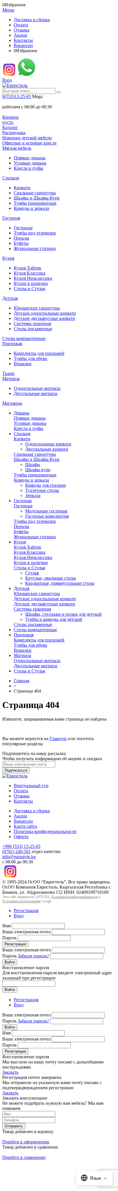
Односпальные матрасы (37, 388)
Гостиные (23, 227)
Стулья (32, 572)
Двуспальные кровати (46, 449)
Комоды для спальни (45, 485)
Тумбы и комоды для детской (53, 619)
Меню (8, 9)
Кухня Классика (29, 273)
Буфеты (21, 243)
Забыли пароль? (33, 955)
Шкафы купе (37, 469)
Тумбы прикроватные (35, 203)
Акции (20, 35)
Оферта (21, 836)
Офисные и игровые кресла (29, 142)
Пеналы (21, 238)
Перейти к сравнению (24, 1157)
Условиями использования (21, 901)
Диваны (22, 412)
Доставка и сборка (32, 19)
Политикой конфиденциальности (74, 897)
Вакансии (23, 45)
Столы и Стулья (29, 288)
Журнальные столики (35, 248)
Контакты (23, 40)
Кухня (8, 258)
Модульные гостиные (46, 511)
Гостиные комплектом (47, 516)
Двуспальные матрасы (35, 393)
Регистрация (26, 910)
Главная (21, 680)
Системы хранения (32, 323)
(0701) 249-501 (16, 851)
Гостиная (11, 218)
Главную (58, 738)
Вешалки (23, 363)
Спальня (10, 177)
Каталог (10, 127)
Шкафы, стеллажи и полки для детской (63, 614)
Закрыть (10, 1072)
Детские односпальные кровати (45, 313)
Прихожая (12, 343)
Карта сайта (25, 826)
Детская (10, 298)
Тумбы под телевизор (35, 232)
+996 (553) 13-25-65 (21, 846)
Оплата (21, 24)
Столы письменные (33, 328)
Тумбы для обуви (30, 358)
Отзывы (22, 30)
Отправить (14, 1126)
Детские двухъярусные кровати (44, 318)
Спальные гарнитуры (35, 192)
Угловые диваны (30, 163)
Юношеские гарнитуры (37, 308)
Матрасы (11, 378)
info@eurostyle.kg (19, 856)
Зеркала (32, 495)
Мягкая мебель (16, 148)
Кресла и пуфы (28, 168)
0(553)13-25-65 (16, 96)
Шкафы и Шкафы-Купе (37, 197)
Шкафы (32, 464)
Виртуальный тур (31, 785)
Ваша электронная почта (26, 931)
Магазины (12, 403)
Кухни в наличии (31, 283)
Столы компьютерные (24, 338)
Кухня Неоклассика (33, 278)
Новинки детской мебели (27, 137)
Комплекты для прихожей (39, 353)
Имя (6, 925)
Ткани (8, 373)
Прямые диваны (30, 157)
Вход (7, 80)
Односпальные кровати (48, 443)
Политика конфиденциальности (45, 831)
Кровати (22, 187)
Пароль (9, 937)
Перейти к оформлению (25, 1141)
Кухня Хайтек (27, 267)
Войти (10, 962)
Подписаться (16, 770)
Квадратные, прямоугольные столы (60, 583)
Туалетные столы (42, 490)
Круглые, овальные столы (50, 578)
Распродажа (13, 132)
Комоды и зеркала (31, 208)
